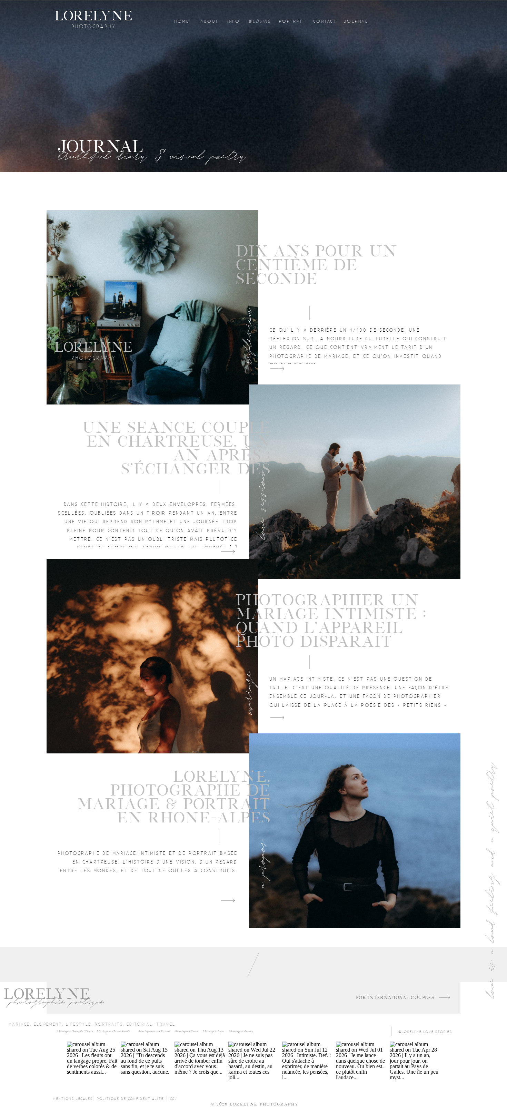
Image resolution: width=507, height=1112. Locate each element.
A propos (261, 864)
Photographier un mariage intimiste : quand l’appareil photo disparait (331, 621)
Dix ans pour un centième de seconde (316, 265)
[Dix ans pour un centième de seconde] (152, 307)
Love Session (261, 505)
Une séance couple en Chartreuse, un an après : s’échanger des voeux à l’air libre (176, 455)
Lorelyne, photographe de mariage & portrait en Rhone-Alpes (174, 797)
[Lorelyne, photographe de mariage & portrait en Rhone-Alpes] (354, 830)
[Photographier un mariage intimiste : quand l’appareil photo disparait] (152, 656)
